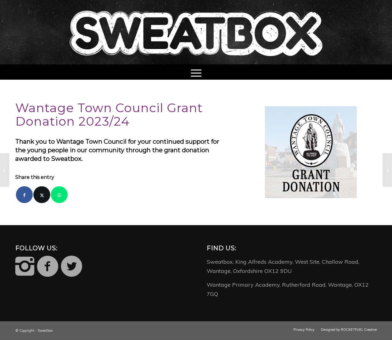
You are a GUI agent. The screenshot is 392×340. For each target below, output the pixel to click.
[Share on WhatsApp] (59, 194)
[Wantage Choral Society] (4, 170)
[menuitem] (196, 72)
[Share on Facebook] (24, 194)
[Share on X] (41, 194)
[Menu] (196, 72)
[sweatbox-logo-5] (196, 32)
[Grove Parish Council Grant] (387, 170)
